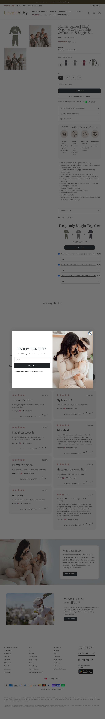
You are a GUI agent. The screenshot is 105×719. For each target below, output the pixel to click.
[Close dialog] (90, 333)
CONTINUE (32, 366)
